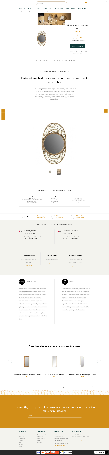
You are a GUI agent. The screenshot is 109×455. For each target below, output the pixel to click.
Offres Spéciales (82, 8)
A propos (72, 60)
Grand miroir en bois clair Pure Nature (27, 374)
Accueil (20, 11)
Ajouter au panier (77, 46)
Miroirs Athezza (54, 201)
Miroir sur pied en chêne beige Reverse (82, 374)
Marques (73, 8)
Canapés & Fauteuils (42, 8)
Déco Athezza (31, 11)
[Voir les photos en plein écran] (106, 111)
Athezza (25, 11)
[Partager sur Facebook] (3, 114)
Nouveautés (22, 8)
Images (45, 60)
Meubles (62, 8)
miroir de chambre (38, 89)
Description (37, 60)
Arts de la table (31, 8)
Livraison (64, 60)
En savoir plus (29, 265)
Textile (68, 8)
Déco (50, 8)
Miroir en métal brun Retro (54, 374)
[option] (54, 143)
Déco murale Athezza (41, 11)
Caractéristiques (55, 60)
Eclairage (56, 8)
